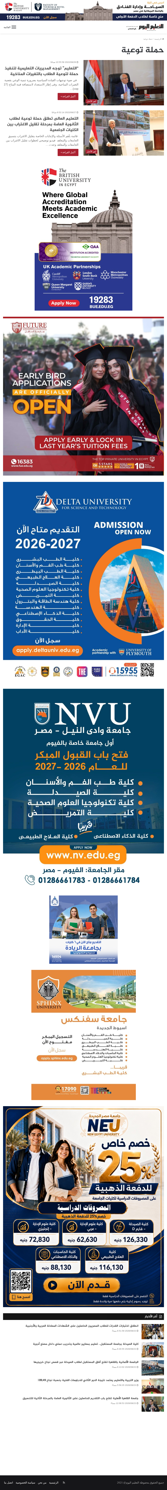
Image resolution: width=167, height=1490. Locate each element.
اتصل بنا (8, 1482)
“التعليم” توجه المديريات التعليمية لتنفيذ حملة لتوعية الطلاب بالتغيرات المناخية (41, 71)
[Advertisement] (83, 1440)
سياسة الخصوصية (25, 1482)
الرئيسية (158, 39)
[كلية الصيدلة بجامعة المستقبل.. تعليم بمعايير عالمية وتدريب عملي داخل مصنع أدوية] (153, 1349)
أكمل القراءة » (68, 96)
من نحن (42, 1482)
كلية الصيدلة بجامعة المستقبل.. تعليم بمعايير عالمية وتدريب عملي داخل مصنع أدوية (85, 1344)
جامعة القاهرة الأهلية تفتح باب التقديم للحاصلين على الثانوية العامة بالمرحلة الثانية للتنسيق (80, 1398)
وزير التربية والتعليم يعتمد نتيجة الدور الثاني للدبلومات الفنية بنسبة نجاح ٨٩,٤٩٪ (88, 1380)
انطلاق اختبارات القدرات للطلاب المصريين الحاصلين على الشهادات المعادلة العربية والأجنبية (81, 1326)
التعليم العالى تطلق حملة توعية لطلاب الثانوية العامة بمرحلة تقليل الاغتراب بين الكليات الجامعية (42, 124)
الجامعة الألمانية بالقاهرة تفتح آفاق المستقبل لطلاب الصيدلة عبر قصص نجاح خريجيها (86, 1362)
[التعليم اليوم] (144, 27)
